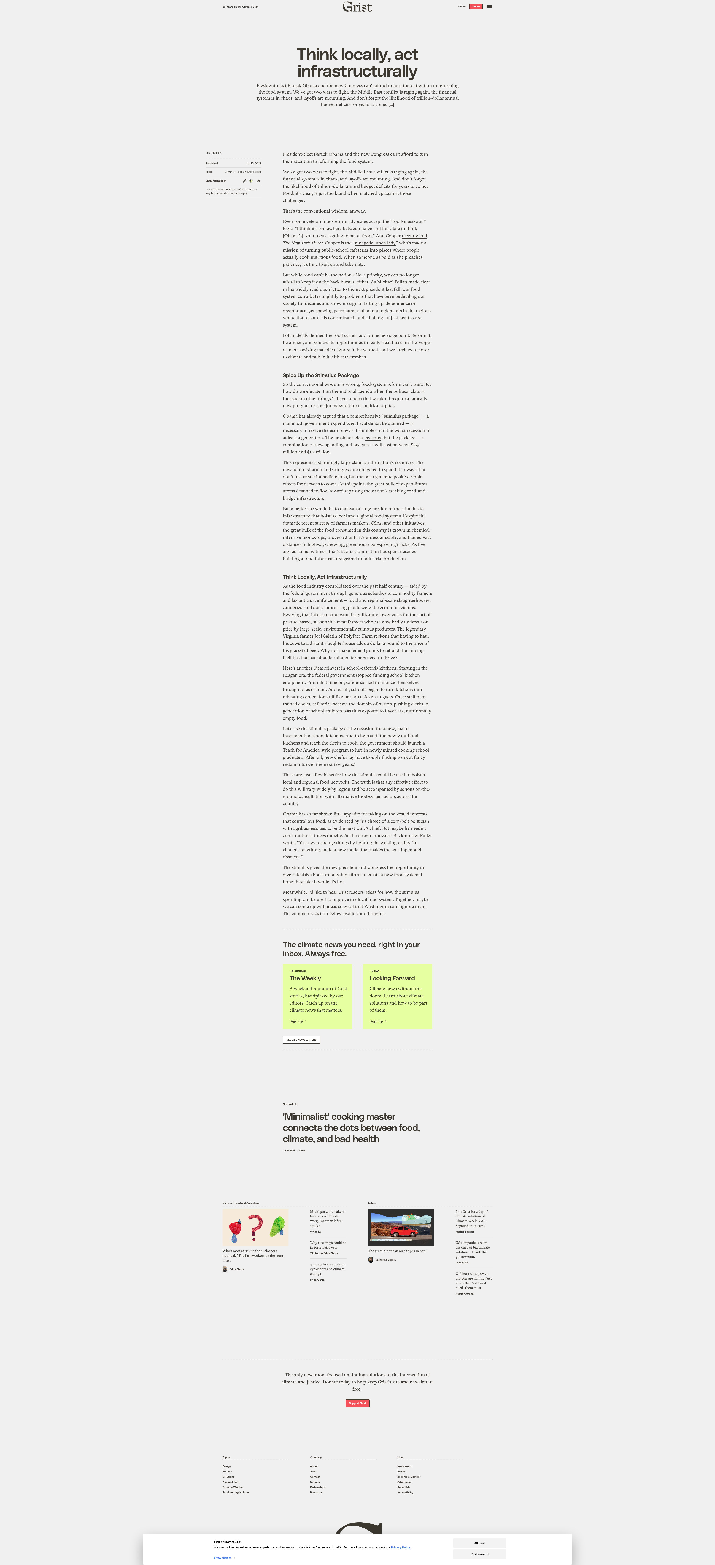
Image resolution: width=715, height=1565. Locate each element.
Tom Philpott (213, 152)
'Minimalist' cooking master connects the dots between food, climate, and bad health (351, 1127)
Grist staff (289, 1150)
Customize (478, 1554)
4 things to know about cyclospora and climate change (327, 1269)
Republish (403, 1487)
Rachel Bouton (465, 1231)
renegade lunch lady (375, 242)
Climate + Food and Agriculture (243, 171)
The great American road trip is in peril (397, 1251)
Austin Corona (465, 1293)
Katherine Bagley (385, 1259)
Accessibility (405, 1492)
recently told (414, 235)
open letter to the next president (352, 289)
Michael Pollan (392, 282)
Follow (462, 6)
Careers (315, 1481)
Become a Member (408, 1476)
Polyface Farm (358, 636)
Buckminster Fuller (412, 835)
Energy (227, 1466)
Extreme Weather (233, 1487)
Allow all (479, 1543)
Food (302, 1150)
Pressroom (316, 1492)
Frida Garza (237, 1269)
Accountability (232, 1481)
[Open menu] (489, 6)
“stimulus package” (401, 416)
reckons (373, 437)
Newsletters (404, 1466)
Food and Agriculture (236, 1492)
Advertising (404, 1481)
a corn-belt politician (408, 821)
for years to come (409, 186)
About (314, 1466)
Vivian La (315, 1231)
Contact (315, 1476)
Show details (222, 1557)
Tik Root (315, 1253)
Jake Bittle (462, 1262)
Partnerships (317, 1487)
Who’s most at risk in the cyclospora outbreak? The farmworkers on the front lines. (253, 1255)
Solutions (228, 1476)
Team (313, 1471)
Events (401, 1471)
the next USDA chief (359, 828)
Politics (227, 1471)
